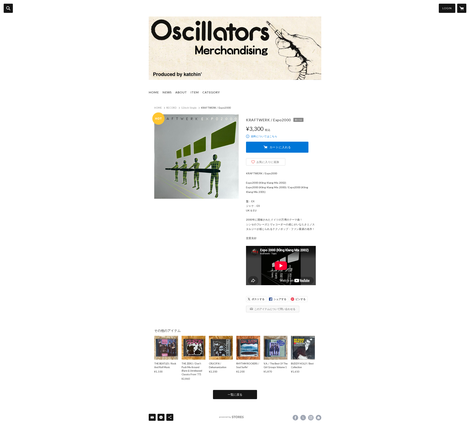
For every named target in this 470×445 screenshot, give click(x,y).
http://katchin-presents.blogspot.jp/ (318, 417)
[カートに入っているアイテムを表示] (461, 8)
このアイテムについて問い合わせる (274, 308)
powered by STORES (231, 417)
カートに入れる (280, 147)
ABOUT (181, 92)
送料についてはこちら (264, 136)
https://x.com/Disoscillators (303, 417)
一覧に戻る (235, 394)
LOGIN (447, 8)
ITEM (195, 92)
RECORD (171, 107)
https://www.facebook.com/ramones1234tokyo (295, 417)
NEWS (167, 92)
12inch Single (189, 107)
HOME (154, 92)
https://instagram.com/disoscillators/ (311, 417)
